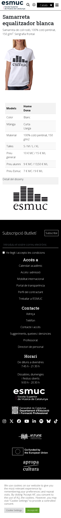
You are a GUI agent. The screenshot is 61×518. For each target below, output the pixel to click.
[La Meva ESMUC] (34, 5)
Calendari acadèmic (30, 266)
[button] (28, 5)
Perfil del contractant (30, 292)
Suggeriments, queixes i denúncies (30, 333)
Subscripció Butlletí (19, 233)
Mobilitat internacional (30, 279)
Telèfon (30, 320)
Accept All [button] (32, 510)
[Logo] (13, 5)
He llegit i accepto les (25, 253)
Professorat (30, 340)
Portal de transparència (30, 285)
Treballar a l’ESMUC (30, 298)
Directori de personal (30, 347)
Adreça (30, 314)
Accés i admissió (30, 272)
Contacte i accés (30, 327)
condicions (38, 253)
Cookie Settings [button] (14, 510)
